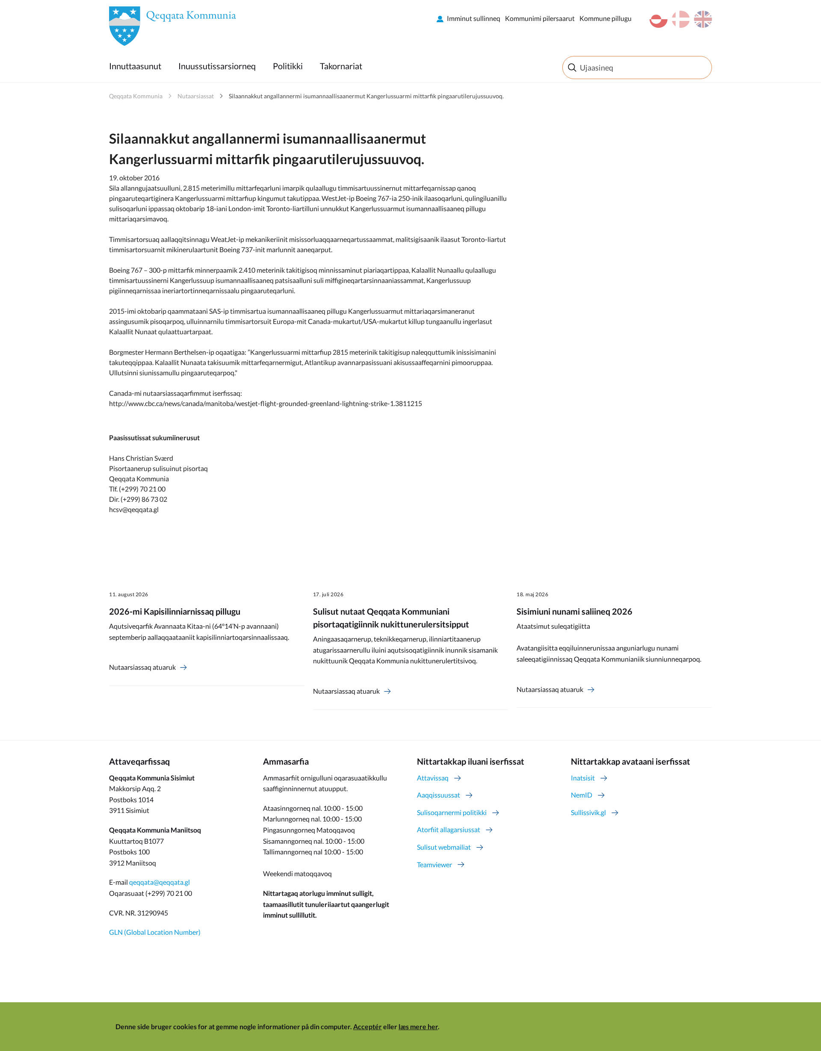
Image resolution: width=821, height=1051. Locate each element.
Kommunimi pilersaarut (540, 18)
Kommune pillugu (605, 18)
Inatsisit (583, 778)
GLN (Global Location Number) (155, 932)
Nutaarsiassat (195, 96)
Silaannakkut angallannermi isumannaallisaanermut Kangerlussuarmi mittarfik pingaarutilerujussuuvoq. (366, 96)
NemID (581, 795)
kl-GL (658, 19)
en (703, 19)
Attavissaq (433, 778)
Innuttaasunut (135, 66)
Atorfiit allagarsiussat (448, 829)
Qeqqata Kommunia (135, 96)
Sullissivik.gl (588, 812)
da (681, 19)
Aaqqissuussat (438, 795)
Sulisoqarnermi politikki (452, 812)
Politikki (288, 66)
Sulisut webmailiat (444, 847)
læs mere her (418, 1026)
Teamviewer (434, 864)
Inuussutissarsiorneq (217, 66)
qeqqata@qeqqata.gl (159, 882)
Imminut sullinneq (473, 18)
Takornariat (341, 66)
